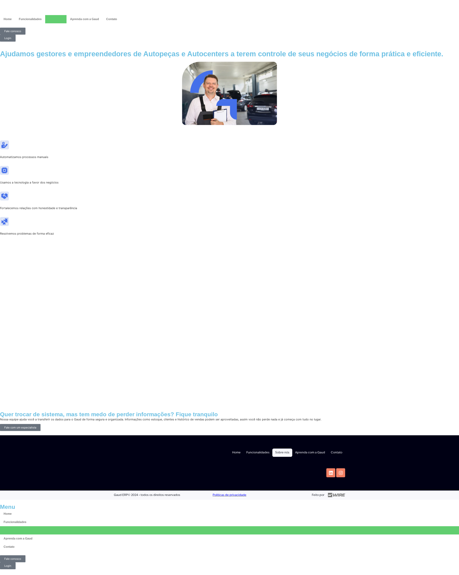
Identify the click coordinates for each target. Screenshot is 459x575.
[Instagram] (340, 472)
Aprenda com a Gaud (84, 19)
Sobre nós (56, 19)
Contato (111, 19)
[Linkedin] (330, 472)
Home (8, 19)
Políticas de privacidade (229, 495)
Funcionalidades (30, 19)
